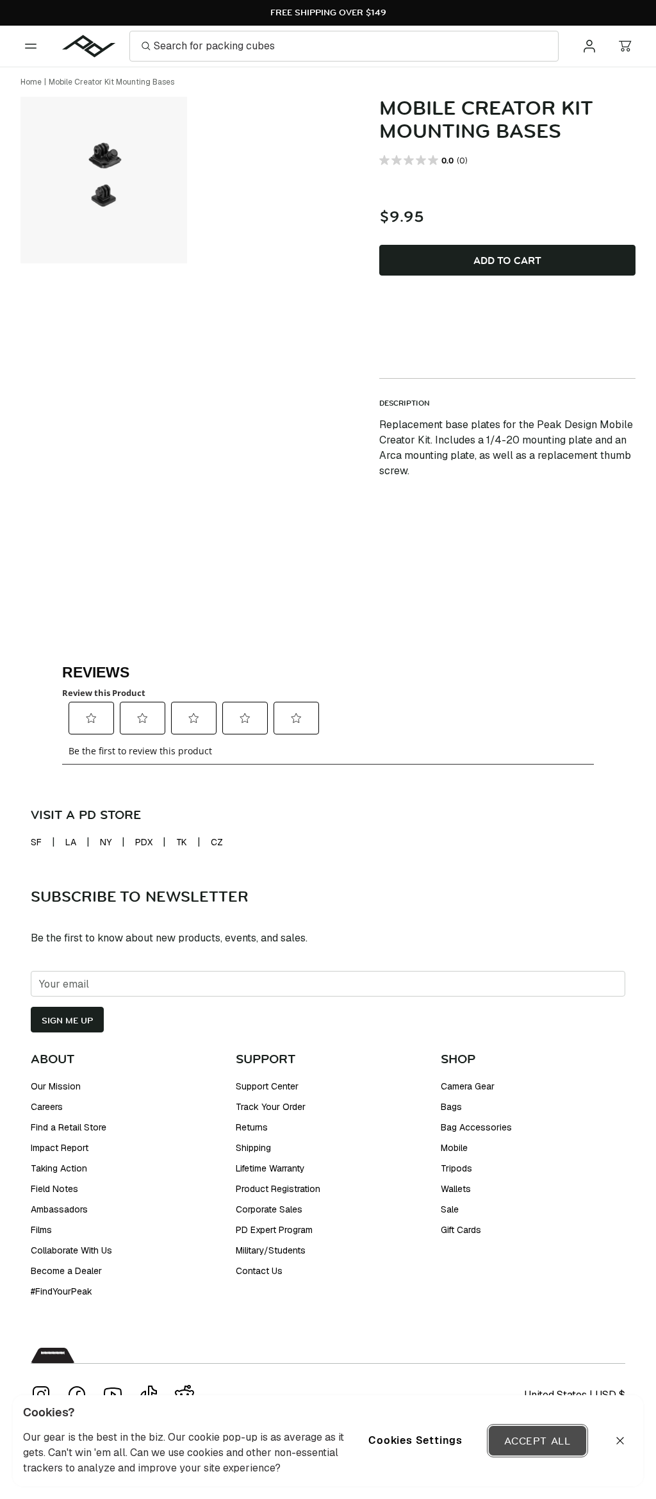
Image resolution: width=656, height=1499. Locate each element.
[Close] (620, 1440)
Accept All (537, 1440)
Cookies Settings (415, 1440)
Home (31, 82)
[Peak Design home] (89, 46)
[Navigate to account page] (589, 46)
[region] (328, 1440)
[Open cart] (625, 46)
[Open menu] (31, 46)
